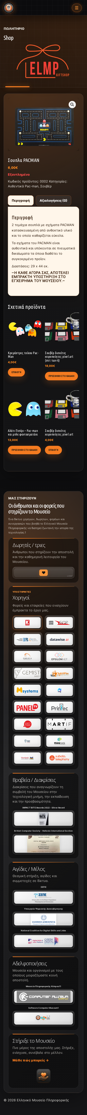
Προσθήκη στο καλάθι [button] (61, 376)
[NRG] (59, 690)
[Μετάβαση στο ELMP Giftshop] (43, 63)
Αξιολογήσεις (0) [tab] (53, 200)
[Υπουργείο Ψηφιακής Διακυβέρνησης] (43, 919)
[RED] (27, 724)
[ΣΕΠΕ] (43, 897)
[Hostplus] (59, 673)
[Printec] (59, 707)
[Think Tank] (59, 741)
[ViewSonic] (27, 758)
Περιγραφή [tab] (21, 200)
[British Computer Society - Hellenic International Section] (43, 844)
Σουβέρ (46, 186)
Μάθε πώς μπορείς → (31, 1060)
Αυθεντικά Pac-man (23, 186)
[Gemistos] (27, 673)
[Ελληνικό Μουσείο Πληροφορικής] (9, 8)
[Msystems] (27, 690)
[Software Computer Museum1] (43, 1018)
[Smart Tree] (27, 741)
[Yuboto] (59, 758)
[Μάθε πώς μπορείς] (43, 1076)
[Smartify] (59, 724)
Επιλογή (16, 372)
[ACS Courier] (59, 622)
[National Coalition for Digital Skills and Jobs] (43, 941)
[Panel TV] (27, 707)
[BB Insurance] (27, 639)
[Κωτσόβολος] (27, 623)
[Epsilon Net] (59, 656)
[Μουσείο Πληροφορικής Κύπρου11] (43, 996)
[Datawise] (59, 639)
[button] (72, 104)
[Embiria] (27, 656)
